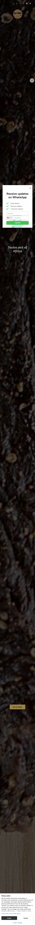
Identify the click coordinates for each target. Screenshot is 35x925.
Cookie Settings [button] (17, 922)
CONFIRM (17, 223)
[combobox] (9, 218)
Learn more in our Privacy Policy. (11, 913)
